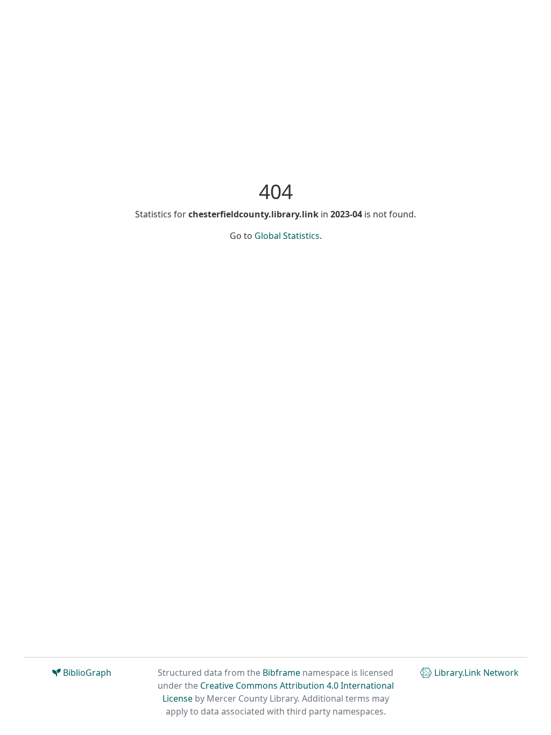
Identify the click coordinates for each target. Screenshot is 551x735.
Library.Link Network (475, 673)
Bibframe (281, 673)
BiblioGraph (86, 673)
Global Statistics (287, 236)
